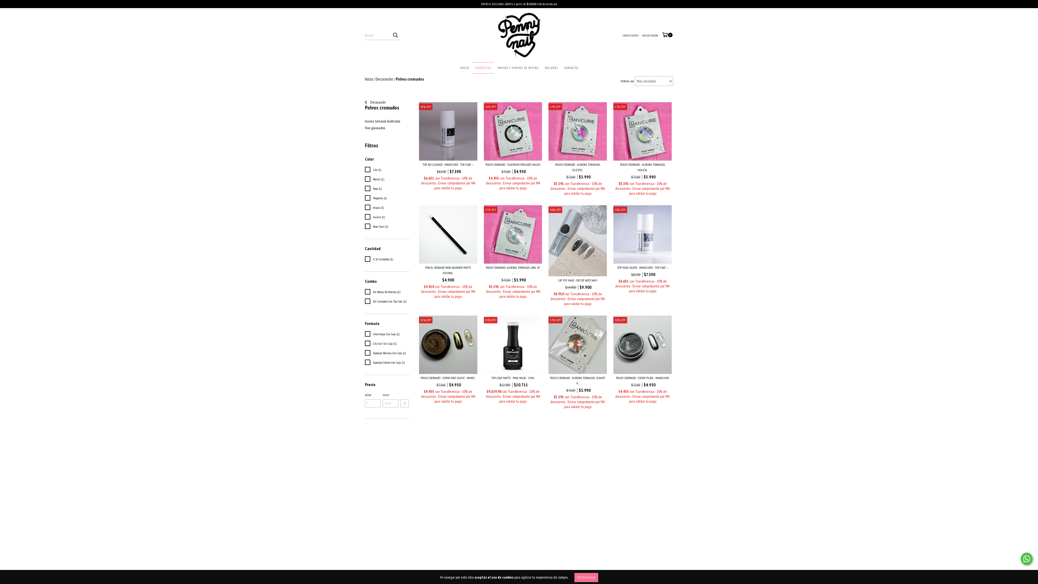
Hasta (386, 395)
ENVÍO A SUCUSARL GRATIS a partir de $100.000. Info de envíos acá (519, 4)
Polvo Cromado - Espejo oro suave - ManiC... (448, 378)
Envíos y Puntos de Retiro (518, 68)
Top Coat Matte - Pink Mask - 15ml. (513, 378)
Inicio (464, 68)
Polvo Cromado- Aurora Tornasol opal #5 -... (513, 270)
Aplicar (405, 403)
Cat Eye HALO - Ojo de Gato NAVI (577, 280)
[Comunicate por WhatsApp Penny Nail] (1027, 559)
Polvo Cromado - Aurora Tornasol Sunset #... (577, 380)
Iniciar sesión (650, 35)
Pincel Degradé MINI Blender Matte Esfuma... (448, 270)
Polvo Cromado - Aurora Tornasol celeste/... (577, 167)
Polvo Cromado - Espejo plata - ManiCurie (642, 378)
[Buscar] (395, 35)
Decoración (378, 102)
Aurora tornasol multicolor (382, 121)
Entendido (586, 577)
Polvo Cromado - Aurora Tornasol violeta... (642, 167)
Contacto (571, 68)
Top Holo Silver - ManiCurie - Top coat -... (642, 268)
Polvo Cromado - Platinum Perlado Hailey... (513, 164)
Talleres (551, 68)
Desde (368, 395)
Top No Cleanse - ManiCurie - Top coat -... (448, 164)
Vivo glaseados (375, 127)
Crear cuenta (630, 35)
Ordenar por (627, 81)
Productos (483, 68)
